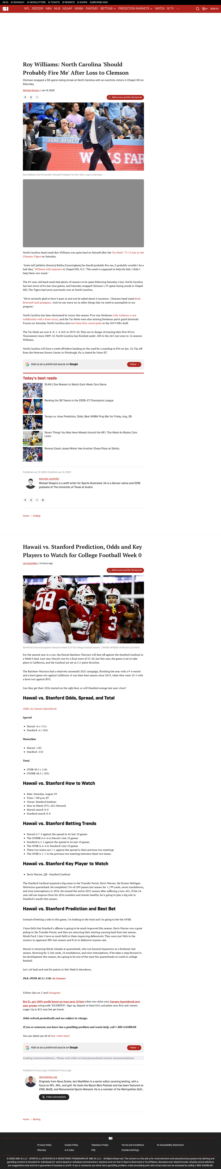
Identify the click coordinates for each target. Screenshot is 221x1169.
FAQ (93, 1150)
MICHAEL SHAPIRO (49, 479)
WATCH (160, 8)
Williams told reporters (48, 269)
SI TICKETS (54, 2)
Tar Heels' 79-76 (121, 252)
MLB (57, 8)
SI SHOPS (82, 2)
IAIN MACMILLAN (48, 1077)
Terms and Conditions (133, 1145)
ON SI (5, 2)
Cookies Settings (130, 1150)
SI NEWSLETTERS (36, 2)
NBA (49, 8)
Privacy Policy (44, 1145)
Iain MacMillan (30, 563)
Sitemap (41, 1150)
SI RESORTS (68, 2)
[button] (108, 9)
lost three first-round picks (86, 323)
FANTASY (92, 8)
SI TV (170, 8)
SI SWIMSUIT (18, 2)
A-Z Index (69, 1150)
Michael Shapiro (31, 90)
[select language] (205, 8)
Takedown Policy (99, 1145)
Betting (36, 1119)
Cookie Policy (71, 1145)
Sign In (214, 9)
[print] (43, 500)
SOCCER (37, 8)
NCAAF (67, 8)
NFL (27, 8)
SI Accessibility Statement (170, 1145)
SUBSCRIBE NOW (99, 2)
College (37, 516)
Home (26, 516)
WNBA (79, 8)
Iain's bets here (60, 1036)
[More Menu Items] (178, 9)
